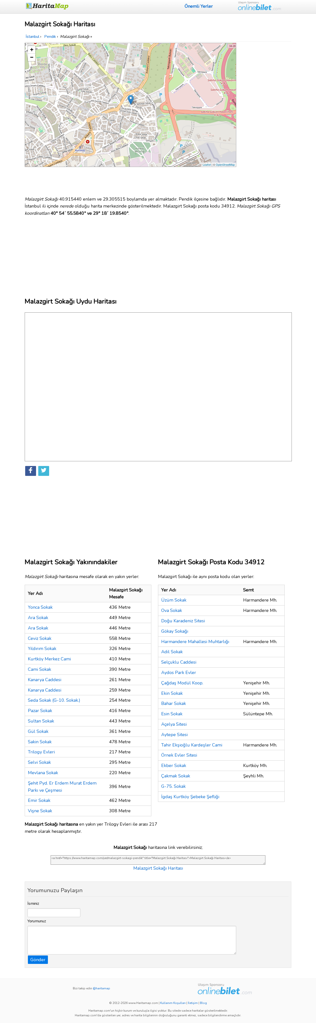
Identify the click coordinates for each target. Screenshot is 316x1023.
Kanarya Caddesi (44, 680)
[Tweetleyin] (43, 471)
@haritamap (101, 988)
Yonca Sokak (40, 607)
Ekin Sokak (172, 693)
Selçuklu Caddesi (178, 662)
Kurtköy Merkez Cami (49, 659)
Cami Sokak (39, 669)
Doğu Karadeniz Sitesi (183, 621)
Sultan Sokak (41, 721)
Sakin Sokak (40, 742)
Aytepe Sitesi (174, 735)
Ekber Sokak (173, 765)
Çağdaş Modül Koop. (182, 683)
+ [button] (31, 49)
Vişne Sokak (40, 811)
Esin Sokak (171, 714)
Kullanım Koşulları (173, 1003)
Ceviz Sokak (39, 638)
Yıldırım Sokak (42, 648)
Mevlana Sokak (43, 773)
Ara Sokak (38, 618)
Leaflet (207, 164)
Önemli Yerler (199, 6)
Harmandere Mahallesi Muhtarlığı (195, 642)
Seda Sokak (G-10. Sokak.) (54, 700)
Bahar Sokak (173, 703)
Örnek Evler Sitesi (179, 755)
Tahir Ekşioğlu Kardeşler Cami (191, 745)
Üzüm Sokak (173, 600)
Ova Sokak (171, 610)
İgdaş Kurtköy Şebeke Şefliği (190, 797)
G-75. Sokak (173, 786)
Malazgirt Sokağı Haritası (158, 868)
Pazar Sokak (40, 711)
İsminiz (33, 903)
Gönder (37, 960)
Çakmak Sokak (175, 776)
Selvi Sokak (39, 762)
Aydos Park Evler (178, 672)
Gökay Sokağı (174, 631)
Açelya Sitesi (174, 724)
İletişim (193, 1003)
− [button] (31, 57)
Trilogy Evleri (41, 752)
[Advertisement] (264, 117)
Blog (203, 1003)
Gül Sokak (38, 731)
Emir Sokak (39, 800)
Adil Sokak (172, 652)
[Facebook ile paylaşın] (30, 471)
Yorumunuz (36, 921)
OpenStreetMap (225, 164)
